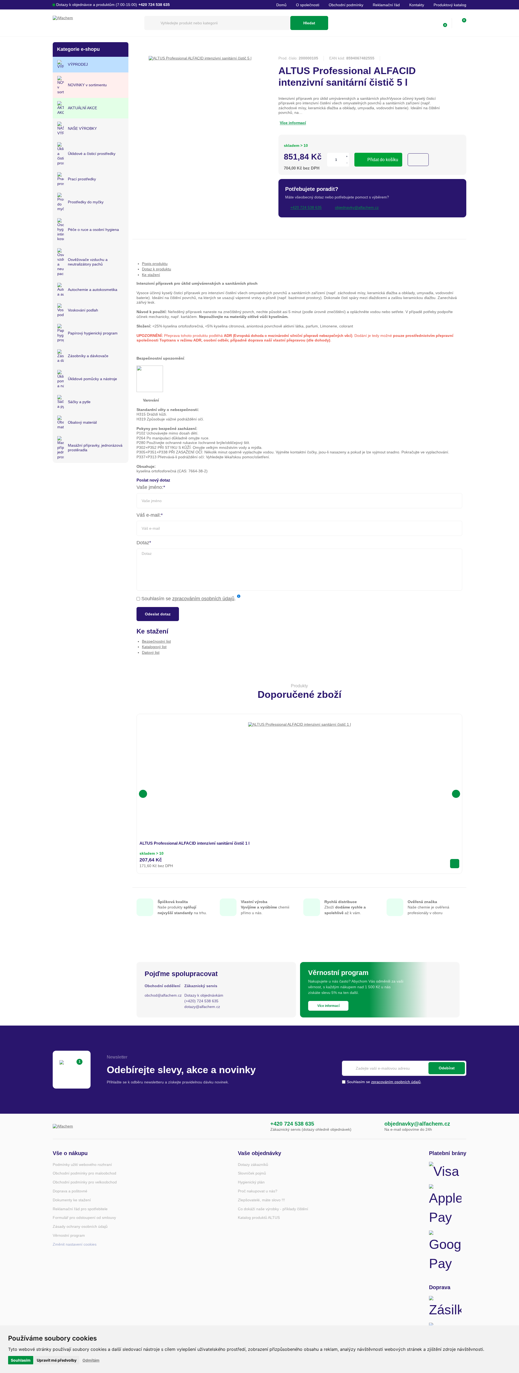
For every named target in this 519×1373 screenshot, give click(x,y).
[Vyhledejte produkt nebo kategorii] (217, 23)
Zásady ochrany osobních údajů (80, 1226)
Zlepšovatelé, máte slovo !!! (261, 1200)
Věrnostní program (69, 1235)
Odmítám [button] (90, 1360)
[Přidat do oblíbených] (418, 159)
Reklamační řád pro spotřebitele (80, 1209)
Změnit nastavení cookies (75, 1244)
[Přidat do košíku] (454, 863)
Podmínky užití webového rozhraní (82, 1164)
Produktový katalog (450, 5)
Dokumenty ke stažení (72, 1200)
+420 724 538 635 (292, 1124)
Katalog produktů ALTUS (259, 1217)
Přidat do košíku (382, 159)
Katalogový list (154, 647)
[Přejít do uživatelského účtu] (431, 23)
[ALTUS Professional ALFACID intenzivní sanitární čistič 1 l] (299, 773)
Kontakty (416, 5)
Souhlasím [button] (21, 1360)
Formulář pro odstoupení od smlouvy (84, 1217)
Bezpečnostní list (156, 641)
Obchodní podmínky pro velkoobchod (85, 1182)
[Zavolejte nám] (259, 1126)
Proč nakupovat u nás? (257, 1191)
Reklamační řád (386, 5)
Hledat (309, 23)
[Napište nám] (373, 1126)
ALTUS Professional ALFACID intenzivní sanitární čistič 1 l (194, 843)
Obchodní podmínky (346, 5)
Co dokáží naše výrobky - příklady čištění (273, 1209)
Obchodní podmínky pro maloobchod (84, 1173)
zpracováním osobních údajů (203, 598)
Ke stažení (151, 275)
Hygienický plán (251, 1182)
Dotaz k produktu (156, 269)
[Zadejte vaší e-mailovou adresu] (404, 1068)
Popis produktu (155, 263)
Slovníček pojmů (252, 1173)
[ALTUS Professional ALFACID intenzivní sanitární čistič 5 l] (200, 58)
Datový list (150, 652)
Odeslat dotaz (158, 614)
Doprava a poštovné (70, 1191)
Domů (281, 5)
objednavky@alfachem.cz (417, 1124)
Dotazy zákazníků (253, 1164)
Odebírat (447, 1068)
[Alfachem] (96, 23)
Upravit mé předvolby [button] (56, 1360)
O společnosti (307, 5)
